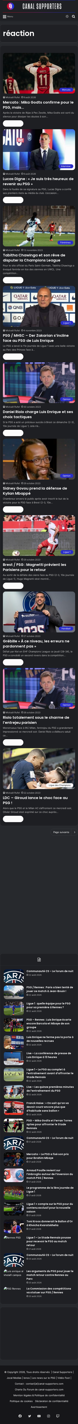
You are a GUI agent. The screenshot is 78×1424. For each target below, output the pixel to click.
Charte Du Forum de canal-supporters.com (39, 1389)
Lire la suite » (13, 123)
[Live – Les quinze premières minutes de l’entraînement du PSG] (14, 1092)
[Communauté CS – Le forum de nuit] (14, 976)
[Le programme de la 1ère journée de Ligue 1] (14, 1193)
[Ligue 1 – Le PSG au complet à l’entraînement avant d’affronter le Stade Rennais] (14, 1074)
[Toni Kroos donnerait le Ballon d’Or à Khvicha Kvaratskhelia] (14, 1226)
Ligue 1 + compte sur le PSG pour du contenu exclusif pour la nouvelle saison (49, 1207)
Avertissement (39, 1406)
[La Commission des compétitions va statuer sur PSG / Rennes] (14, 1293)
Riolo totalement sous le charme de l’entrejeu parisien (36, 720)
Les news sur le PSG (43, 1377)
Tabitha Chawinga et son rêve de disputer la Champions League (34, 258)
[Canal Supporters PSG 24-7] (39, 6)
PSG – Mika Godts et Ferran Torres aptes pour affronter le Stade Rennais (49, 1124)
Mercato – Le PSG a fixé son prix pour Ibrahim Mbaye (47, 1156)
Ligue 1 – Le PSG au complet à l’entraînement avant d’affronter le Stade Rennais (49, 1073)
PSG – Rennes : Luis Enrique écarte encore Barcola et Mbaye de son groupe (48, 1023)
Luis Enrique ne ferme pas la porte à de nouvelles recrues (49, 1039)
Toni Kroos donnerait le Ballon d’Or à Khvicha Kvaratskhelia (49, 1223)
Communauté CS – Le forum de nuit (49, 971)
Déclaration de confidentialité (51, 1401)
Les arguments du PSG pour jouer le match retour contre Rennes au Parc (49, 1275)
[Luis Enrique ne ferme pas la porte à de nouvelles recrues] (14, 1042)
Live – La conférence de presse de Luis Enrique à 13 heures (48, 1055)
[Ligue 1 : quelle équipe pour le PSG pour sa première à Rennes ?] (14, 1008)
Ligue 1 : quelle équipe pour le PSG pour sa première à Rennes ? (48, 1005)
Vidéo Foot (64, 1377)
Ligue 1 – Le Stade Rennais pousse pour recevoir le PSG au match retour (48, 1241)
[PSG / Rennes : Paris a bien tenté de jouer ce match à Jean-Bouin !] (14, 992)
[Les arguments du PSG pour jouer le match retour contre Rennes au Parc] (14, 1276)
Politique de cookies (21, 1401)
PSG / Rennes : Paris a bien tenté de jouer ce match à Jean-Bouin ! (49, 989)
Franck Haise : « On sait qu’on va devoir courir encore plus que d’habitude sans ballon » (47, 1107)
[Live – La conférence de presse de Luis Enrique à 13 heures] (14, 1058)
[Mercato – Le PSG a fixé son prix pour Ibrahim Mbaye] (14, 1159)
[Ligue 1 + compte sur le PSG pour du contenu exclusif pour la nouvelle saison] (14, 1209)
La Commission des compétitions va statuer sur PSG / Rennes (48, 1290)
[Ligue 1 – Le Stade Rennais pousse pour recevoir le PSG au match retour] (14, 1242)
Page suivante (61, 832)
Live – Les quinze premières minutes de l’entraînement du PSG (50, 1089)
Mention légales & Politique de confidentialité (39, 1395)
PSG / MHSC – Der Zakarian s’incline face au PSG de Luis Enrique (36, 338)
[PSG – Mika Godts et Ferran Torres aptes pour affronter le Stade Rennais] (14, 1125)
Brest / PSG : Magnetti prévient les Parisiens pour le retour (34, 567)
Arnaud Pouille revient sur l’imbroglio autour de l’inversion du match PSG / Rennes (49, 1174)
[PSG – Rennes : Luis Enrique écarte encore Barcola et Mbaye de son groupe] (14, 1024)
